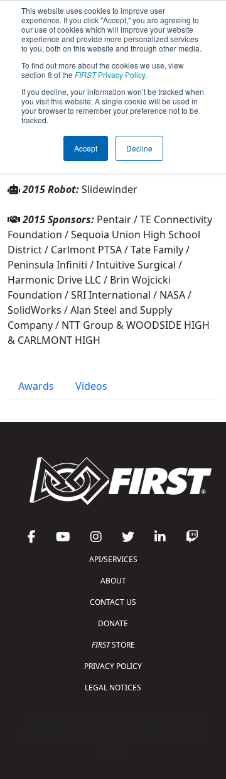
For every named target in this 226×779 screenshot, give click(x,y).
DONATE (113, 623)
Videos (91, 386)
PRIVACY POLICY (113, 666)
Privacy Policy (110, 74)
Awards (36, 386)
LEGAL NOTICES (113, 687)
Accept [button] (85, 148)
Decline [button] (139, 148)
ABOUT (113, 580)
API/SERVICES (113, 559)
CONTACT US (113, 602)
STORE (113, 644)
